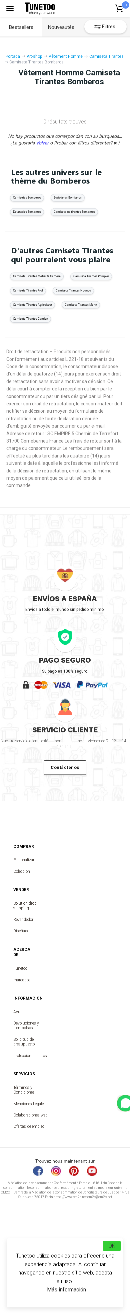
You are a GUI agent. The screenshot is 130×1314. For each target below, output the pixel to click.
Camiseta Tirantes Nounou (73, 290)
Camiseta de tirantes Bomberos (74, 211)
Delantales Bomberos (27, 211)
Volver (43, 142)
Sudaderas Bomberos (68, 197)
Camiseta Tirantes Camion (30, 318)
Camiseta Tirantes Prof (28, 290)
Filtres (109, 27)
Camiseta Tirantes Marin (81, 304)
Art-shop (34, 56)
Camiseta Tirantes (106, 56)
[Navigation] (10, 8)
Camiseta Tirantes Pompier (91, 276)
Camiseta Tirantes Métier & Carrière (37, 276)
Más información (66, 1289)
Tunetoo (20, 968)
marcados (20, 980)
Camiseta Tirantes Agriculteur (32, 304)
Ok (111, 1246)
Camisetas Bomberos (27, 197)
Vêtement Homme (66, 56)
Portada (13, 56)
